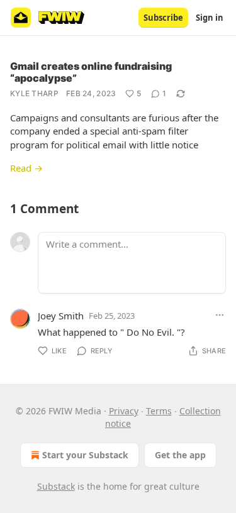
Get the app (180, 455)
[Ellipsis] (220, 315)
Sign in (209, 17)
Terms (159, 411)
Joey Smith (61, 315)
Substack (56, 486)
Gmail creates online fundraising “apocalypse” (91, 72)
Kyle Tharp (34, 93)
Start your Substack (85, 455)
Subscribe (163, 17)
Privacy (123, 411)
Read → (26, 168)
